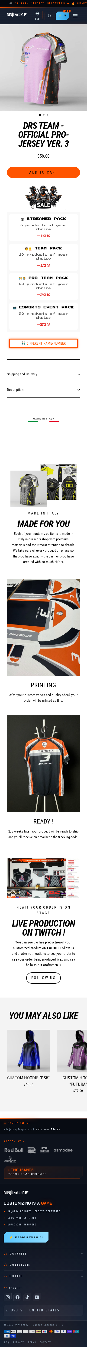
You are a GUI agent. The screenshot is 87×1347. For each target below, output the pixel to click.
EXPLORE (13, 1276)
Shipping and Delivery (22, 374)
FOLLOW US (43, 978)
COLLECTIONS (17, 1264)
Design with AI (26, 1237)
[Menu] (75, 15)
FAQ (6, 1342)
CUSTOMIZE (15, 1253)
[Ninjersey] (17, 15)
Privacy (18, 1342)
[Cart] (49, 15)
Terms (32, 1342)
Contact (45, 1342)
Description (15, 390)
